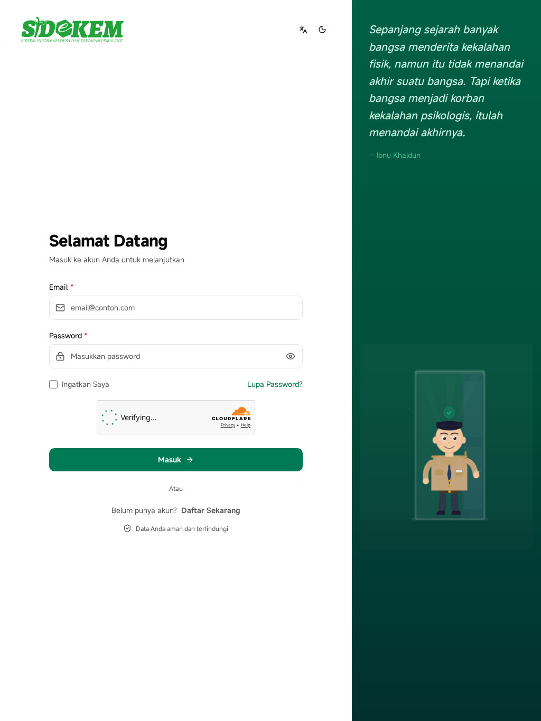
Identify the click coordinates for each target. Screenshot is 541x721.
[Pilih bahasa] (303, 29)
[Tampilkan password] (290, 356)
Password (68, 335)
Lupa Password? (275, 384)
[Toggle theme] (322, 29)
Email (61, 287)
